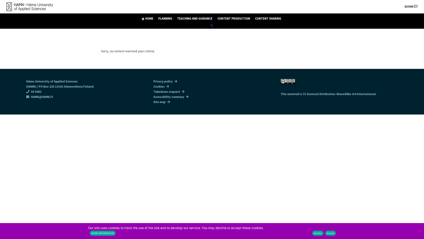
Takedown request (166, 92)
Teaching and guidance (194, 18)
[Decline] (420, 231)
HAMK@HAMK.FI (42, 97)
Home (149, 18)
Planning (165, 18)
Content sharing (268, 18)
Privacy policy (163, 81)
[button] (212, 26)
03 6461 (36, 92)
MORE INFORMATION (102, 233)
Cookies (159, 86)
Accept (330, 233)
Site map (159, 102)
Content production (233, 18)
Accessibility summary (168, 97)
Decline (318, 233)
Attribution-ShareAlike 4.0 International (347, 94)
